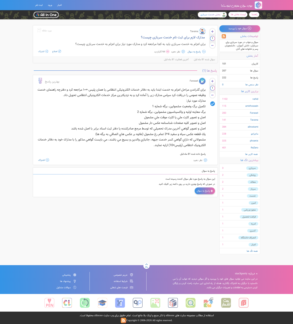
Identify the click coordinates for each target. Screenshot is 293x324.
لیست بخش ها (238, 14)
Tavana (254, 120)
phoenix (254, 141)
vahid (255, 99)
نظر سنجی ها (240, 85)
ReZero (254, 148)
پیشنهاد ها (65, 281)
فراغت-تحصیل (249, 216)
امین (253, 203)
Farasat (254, 113)
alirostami (253, 127)
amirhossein (251, 106)
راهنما (255, 14)
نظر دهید (176, 52)
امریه (253, 223)
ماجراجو (254, 134)
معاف (253, 182)
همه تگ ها (252, 251)
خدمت (252, 196)
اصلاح (54, 51)
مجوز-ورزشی (250, 210)
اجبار (253, 244)
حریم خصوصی (121, 275)
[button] (39, 5)
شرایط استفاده (121, 281)
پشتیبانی (66, 275)
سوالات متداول (63, 287)
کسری (253, 230)
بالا (146, 267)
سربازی (252, 168)
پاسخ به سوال (194, 52)
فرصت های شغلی (119, 287)
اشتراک (41, 51)
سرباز (253, 189)
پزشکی (252, 175)
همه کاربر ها (251, 154)
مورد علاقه (46, 31)
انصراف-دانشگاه (248, 237)
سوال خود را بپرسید (238, 28)
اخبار (59, 5)
